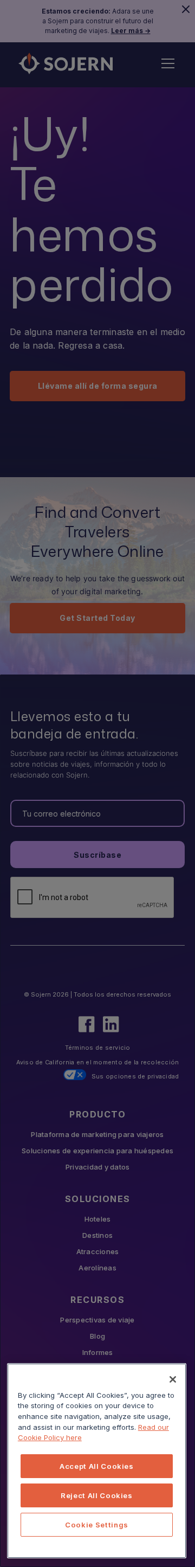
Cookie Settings (96, 1524)
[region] (96, 1460)
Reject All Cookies (97, 1495)
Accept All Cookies (97, 1466)
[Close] (173, 1379)
